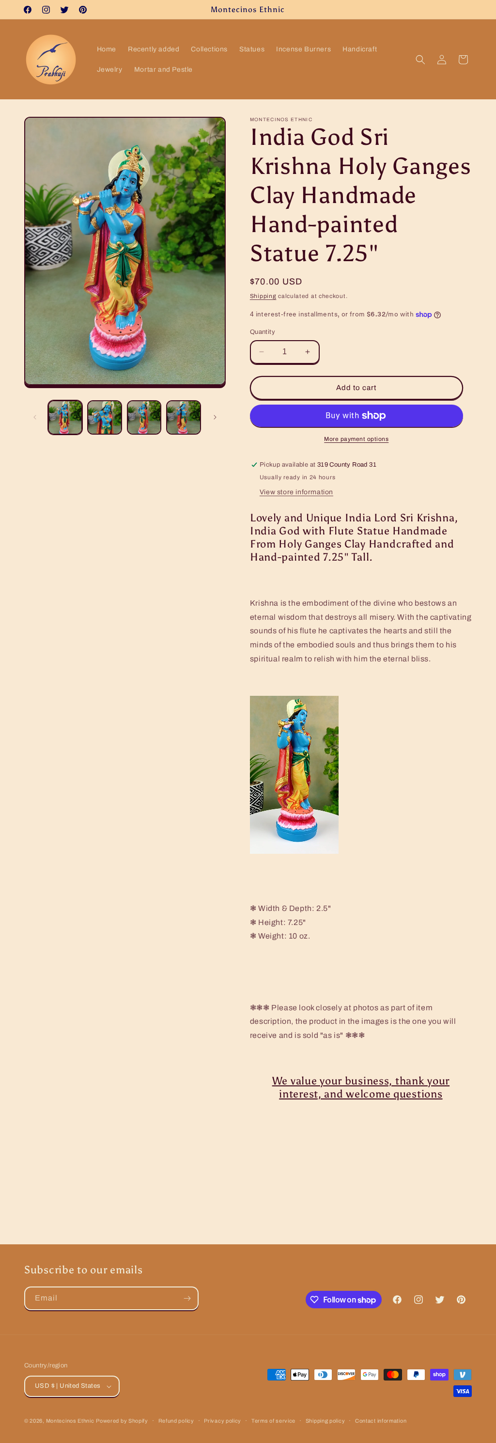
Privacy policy (222, 1421)
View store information (296, 492)
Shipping (263, 296)
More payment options (356, 439)
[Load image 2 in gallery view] (104, 417)
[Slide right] (215, 417)
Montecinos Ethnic (70, 1421)
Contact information (380, 1421)
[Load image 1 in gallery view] (65, 417)
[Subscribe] (187, 1298)
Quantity (262, 332)
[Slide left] (35, 417)
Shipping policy (325, 1421)
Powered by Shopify (122, 1421)
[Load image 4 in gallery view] (183, 417)
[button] (420, 59)
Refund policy (176, 1421)
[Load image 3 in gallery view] (144, 417)
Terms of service (273, 1421)
